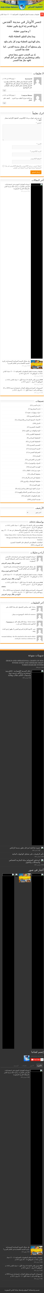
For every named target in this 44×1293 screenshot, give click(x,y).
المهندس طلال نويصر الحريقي (11, 563)
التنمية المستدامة (34, 449)
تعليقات (24, 1066)
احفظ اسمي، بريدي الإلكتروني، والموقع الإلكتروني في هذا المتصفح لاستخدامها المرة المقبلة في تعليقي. (23, 167)
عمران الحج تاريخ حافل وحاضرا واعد (28, 488)
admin (3, 586)
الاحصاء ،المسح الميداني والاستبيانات (28, 420)
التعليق (38, 123)
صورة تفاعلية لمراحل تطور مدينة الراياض (25, 848)
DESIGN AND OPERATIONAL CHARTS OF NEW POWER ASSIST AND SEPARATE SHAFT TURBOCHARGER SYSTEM (25, 663)
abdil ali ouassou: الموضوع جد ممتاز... (23, 614)
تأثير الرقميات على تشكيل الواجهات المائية (28, 854)
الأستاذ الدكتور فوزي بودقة (9, 571)
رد (4, 90)
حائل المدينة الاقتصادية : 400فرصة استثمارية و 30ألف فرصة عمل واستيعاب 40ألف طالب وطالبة (18, 673)
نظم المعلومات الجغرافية (32, 496)
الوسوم (16, 1066)
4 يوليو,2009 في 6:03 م (9, 95)
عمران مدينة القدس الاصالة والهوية (29, 492)
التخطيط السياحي (34, 438)
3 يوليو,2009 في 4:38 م (9, 78)
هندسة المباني (35, 499)
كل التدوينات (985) (37, 545)
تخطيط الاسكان (35, 474)
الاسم (39, 144)
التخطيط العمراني (34, 441)
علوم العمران (36, 485)
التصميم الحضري (35, 445)
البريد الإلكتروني (35, 151)
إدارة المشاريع (35, 409)
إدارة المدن (36, 405)
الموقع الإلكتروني (36, 158)
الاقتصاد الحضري (35, 427)
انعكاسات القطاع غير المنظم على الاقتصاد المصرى (26, 542)
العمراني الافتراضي (34, 459)
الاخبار (38, 423)
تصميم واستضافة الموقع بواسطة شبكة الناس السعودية (22, 1290)
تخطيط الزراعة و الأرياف (32, 478)
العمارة (38, 456)
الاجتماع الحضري (35, 416)
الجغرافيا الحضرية (34, 452)
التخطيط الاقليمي (34, 434)
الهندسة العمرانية (34, 467)
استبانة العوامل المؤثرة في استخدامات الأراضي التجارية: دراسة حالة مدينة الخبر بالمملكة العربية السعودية (17, 186)
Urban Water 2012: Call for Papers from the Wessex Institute (24, 535)
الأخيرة (39, 1066)
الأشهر (32, 1066)
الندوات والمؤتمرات (34, 463)
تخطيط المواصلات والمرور (31, 481)
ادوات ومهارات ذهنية (33, 412)
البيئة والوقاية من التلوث (32, 431)
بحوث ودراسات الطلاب (33, 470)
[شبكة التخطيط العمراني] (22, 5)
